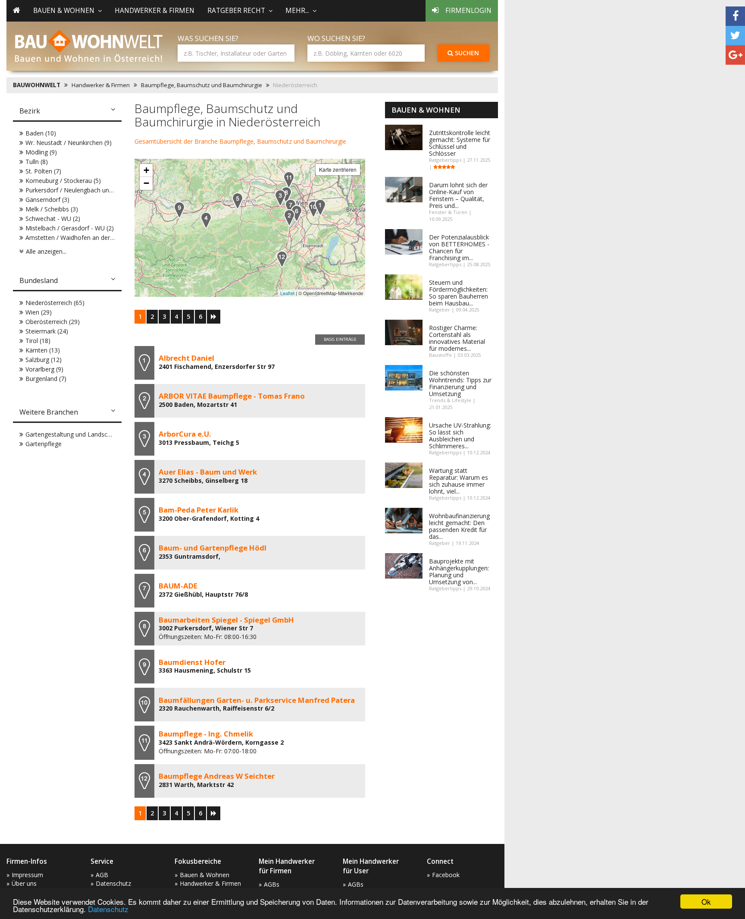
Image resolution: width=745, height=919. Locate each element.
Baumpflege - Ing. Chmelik (206, 734)
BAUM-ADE (178, 586)
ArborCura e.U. (185, 434)
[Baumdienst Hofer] (179, 209)
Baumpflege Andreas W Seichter (217, 776)
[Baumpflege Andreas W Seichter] (282, 259)
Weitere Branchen (48, 412)
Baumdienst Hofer (192, 662)
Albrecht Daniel (186, 358)
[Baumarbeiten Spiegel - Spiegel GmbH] (286, 194)
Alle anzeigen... (46, 251)
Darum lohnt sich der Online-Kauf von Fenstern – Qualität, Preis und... (458, 195)
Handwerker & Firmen (154, 10)
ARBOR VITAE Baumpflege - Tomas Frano (232, 396)
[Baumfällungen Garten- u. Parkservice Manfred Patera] (313, 209)
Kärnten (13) (42, 350)
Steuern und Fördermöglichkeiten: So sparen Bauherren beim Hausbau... (458, 292)
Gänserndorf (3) (47, 199)
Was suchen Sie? (208, 38)
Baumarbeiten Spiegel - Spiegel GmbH (226, 620)
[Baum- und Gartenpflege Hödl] (296, 213)
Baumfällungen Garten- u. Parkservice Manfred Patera (257, 700)
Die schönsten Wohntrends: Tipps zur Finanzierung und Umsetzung (460, 383)
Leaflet (287, 293)
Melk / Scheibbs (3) (51, 209)
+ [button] (146, 170)
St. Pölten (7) (43, 171)
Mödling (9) (41, 152)
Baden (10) (40, 133)
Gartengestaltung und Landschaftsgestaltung (88, 434)
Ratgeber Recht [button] (236, 10)
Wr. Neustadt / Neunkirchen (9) (68, 142)
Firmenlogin (468, 10)
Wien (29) (38, 312)
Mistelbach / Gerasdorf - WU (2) (69, 228)
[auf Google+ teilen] (735, 55)
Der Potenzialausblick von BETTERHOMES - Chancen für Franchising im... (459, 247)
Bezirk (29, 111)
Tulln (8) (36, 161)
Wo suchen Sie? (336, 38)
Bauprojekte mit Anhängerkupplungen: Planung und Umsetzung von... (459, 571)
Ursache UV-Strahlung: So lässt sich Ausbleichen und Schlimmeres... (460, 435)
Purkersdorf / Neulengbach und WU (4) (79, 190)
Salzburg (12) (43, 360)
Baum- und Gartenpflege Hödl (212, 548)
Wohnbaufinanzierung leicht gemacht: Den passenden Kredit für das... (459, 526)
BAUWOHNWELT (36, 85)
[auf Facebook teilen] (735, 16)
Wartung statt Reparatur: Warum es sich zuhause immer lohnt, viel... (458, 480)
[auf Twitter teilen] (735, 35)
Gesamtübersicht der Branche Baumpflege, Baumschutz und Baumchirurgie (240, 141)
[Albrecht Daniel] (320, 207)
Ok (706, 901)
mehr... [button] (297, 10)
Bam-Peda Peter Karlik (198, 510)
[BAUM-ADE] (290, 207)
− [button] (146, 183)
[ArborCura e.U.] (280, 197)
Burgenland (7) (45, 379)
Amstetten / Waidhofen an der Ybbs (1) (79, 237)
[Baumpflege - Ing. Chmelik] (288, 179)
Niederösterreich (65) (55, 303)
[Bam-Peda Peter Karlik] (237, 200)
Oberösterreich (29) (52, 322)
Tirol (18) (37, 341)
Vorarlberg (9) (44, 369)
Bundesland (38, 280)
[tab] (67, 112)
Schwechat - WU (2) (52, 218)
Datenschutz (108, 908)
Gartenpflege (43, 444)
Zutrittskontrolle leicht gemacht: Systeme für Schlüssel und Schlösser (459, 143)
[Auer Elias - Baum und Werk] (206, 220)
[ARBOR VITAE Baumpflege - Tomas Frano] (289, 217)
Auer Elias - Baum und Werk (208, 472)
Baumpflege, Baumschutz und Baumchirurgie (201, 85)
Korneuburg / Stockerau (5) (63, 180)
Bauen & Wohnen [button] (63, 10)
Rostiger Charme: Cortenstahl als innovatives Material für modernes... (457, 338)
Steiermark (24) (46, 331)
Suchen (466, 53)
